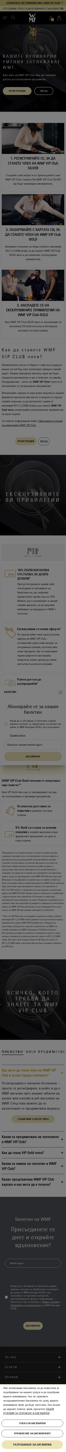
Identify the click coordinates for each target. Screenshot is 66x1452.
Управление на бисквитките (32, 1433)
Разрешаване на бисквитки (32, 1444)
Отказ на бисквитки (32, 1423)
